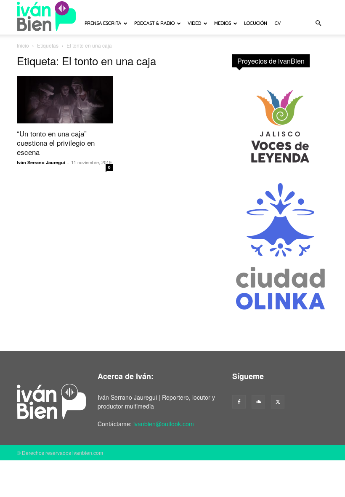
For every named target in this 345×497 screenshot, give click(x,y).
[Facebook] (239, 402)
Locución (255, 23)
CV (278, 23)
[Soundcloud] (258, 402)
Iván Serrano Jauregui (41, 162)
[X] (277, 402)
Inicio (23, 45)
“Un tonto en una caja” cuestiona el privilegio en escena (56, 142)
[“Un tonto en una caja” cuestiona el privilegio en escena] (65, 99)
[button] (318, 23)
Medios (222, 23)
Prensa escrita (103, 23)
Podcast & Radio (154, 23)
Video (194, 23)
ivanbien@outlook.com (163, 424)
